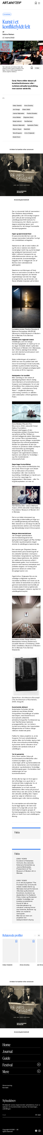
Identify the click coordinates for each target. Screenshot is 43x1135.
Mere (6, 1072)
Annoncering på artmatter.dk (21, 199)
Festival (8, 1065)
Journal (8, 1051)
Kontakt (5, 1087)
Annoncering (7, 1085)
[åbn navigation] (39, 3)
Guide (6, 1058)
